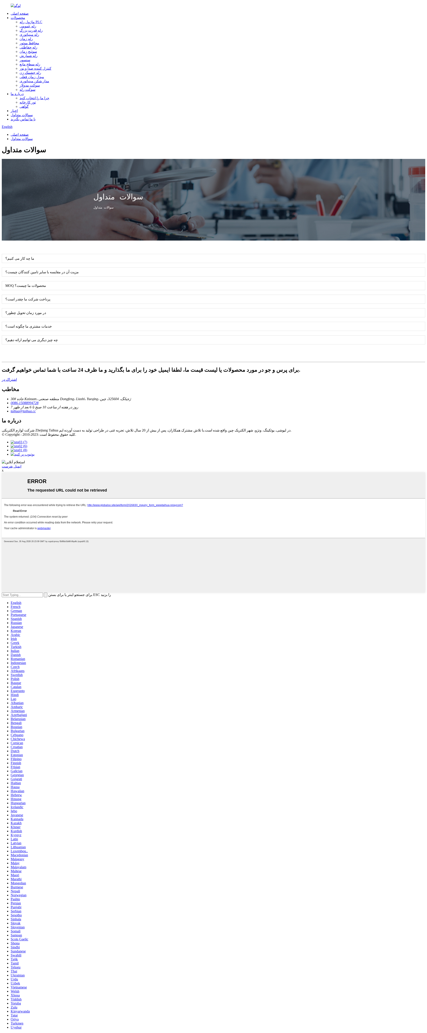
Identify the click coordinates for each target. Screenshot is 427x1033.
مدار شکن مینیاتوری (34, 81)
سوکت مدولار (30, 85)
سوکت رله (27, 89)
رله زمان (26, 39)
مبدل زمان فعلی (32, 77)
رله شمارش (29, 56)
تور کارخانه (28, 102)
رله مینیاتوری (29, 34)
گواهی (24, 106)
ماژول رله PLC (31, 22)
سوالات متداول (22, 115)
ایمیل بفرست (11, 466)
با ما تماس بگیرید (23, 119)
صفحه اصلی (20, 13)
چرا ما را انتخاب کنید (34, 98)
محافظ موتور (29, 43)
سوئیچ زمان (28, 51)
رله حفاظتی (28, 47)
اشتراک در (9, 379)
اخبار (14, 111)
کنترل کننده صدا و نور (35, 68)
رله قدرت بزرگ (31, 30)
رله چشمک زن (30, 73)
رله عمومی (28, 26)
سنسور (25, 60)
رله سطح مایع (30, 64)
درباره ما (17, 94)
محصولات (18, 18)
